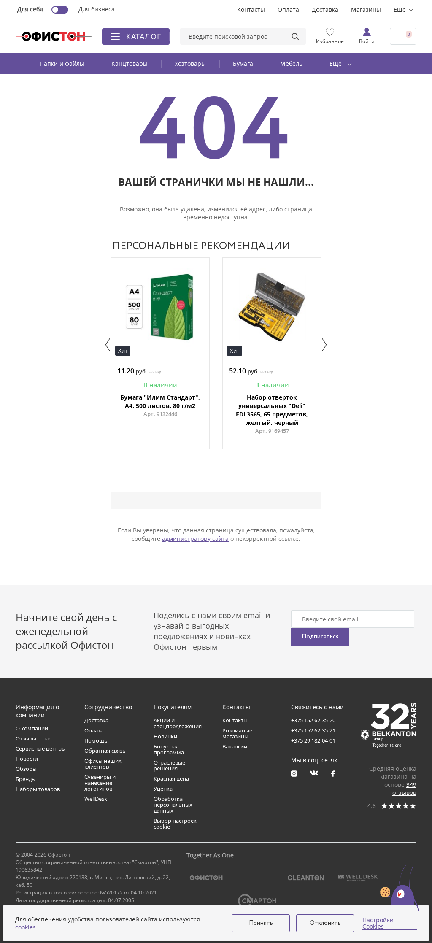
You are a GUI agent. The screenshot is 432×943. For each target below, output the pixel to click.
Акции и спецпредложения (178, 723)
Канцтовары (129, 63)
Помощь (96, 740)
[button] (107, 344)
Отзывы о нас (33, 738)
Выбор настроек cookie (175, 824)
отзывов (404, 789)
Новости (27, 759)
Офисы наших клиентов (103, 764)
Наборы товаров (38, 789)
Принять (261, 923)
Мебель (291, 63)
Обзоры (26, 769)
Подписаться (320, 636)
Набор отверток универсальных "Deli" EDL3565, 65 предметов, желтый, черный (272, 410)
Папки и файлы (62, 63)
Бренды (26, 779)
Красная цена (171, 778)
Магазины (366, 9)
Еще (400, 9)
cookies (25, 927)
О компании (32, 728)
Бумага (243, 63)
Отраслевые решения (169, 765)
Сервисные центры (41, 748)
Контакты (251, 9)
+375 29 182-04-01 (313, 740)
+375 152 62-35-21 (313, 730)
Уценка (163, 789)
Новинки (165, 736)
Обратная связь (105, 751)
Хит (122, 350)
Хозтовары (190, 63)
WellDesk (95, 799)
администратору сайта (195, 539)
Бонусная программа (169, 749)
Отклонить (325, 923)
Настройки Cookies (378, 923)
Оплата (288, 9)
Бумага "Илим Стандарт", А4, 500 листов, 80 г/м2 (160, 401)
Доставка (325, 9)
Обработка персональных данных (173, 804)
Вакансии (234, 746)
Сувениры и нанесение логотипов (100, 783)
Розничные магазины (237, 733)
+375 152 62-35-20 (313, 720)
